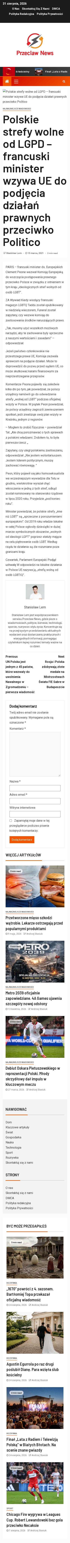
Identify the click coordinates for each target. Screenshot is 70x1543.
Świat (9, 1132)
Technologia (13, 1147)
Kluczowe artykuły (17, 1127)
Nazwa (15, 781)
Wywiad (15, 300)
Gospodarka (13, 1137)
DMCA (56, 8)
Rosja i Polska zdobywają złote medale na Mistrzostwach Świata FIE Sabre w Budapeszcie (51, 672)
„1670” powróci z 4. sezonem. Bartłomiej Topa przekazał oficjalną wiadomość (30, 1294)
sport (10, 1509)
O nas (15, 8)
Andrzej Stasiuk (34, 934)
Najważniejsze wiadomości (17, 109)
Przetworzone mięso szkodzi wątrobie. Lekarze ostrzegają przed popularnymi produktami (34, 923)
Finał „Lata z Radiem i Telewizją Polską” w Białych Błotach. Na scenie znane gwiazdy (32, 1445)
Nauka (10, 1142)
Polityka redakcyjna (21, 13)
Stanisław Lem (14, 253)
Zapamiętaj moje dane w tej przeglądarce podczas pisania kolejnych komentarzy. (29, 825)
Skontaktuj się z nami (35, 8)
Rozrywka (12, 1157)
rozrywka (12, 1283)
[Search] (64, 81)
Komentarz (18, 728)
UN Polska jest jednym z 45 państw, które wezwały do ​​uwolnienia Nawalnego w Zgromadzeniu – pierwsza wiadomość (20, 674)
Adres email (18, 794)
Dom (9, 1122)
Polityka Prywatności (50, 13)
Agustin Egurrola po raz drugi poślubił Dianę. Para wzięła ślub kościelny (33, 1369)
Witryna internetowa (22, 807)
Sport (9, 1152)
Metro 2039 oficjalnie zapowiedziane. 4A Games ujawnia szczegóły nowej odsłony (34, 998)
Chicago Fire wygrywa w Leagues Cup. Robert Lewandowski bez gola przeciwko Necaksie (35, 1520)
